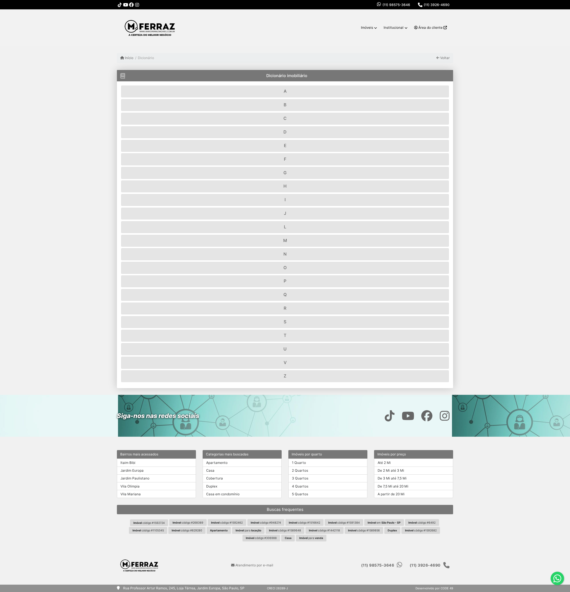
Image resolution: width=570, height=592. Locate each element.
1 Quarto (299, 463)
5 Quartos (300, 494)
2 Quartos (300, 470)
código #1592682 (421, 530)
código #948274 (266, 522)
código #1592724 (149, 522)
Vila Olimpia (130, 486)
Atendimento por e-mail (253, 565)
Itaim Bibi (127, 463)
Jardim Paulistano (134, 478)
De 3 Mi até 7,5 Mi (392, 478)
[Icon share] (120, 4)
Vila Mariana (130, 494)
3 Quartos (300, 478)
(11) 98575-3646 (396, 5)
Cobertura (214, 478)
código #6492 (422, 522)
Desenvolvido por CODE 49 (434, 588)
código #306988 (261, 538)
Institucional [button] (393, 27)
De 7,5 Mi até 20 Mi (393, 486)
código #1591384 (344, 522)
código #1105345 (148, 530)
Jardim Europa (132, 470)
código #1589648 (285, 530)
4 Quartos (300, 486)
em (384, 522)
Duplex (211, 486)
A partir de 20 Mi (391, 494)
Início (128, 58)
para (248, 530)
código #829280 (187, 530)
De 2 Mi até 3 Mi (391, 470)
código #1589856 (364, 530)
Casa (210, 470)
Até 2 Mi (384, 463)
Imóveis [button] (367, 27)
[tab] (285, 91)
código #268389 (188, 522)
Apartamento (217, 463)
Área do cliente (430, 27)
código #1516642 (304, 522)
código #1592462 (227, 522)
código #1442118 (324, 530)
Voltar (444, 58)
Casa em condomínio (223, 494)
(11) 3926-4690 (437, 5)
